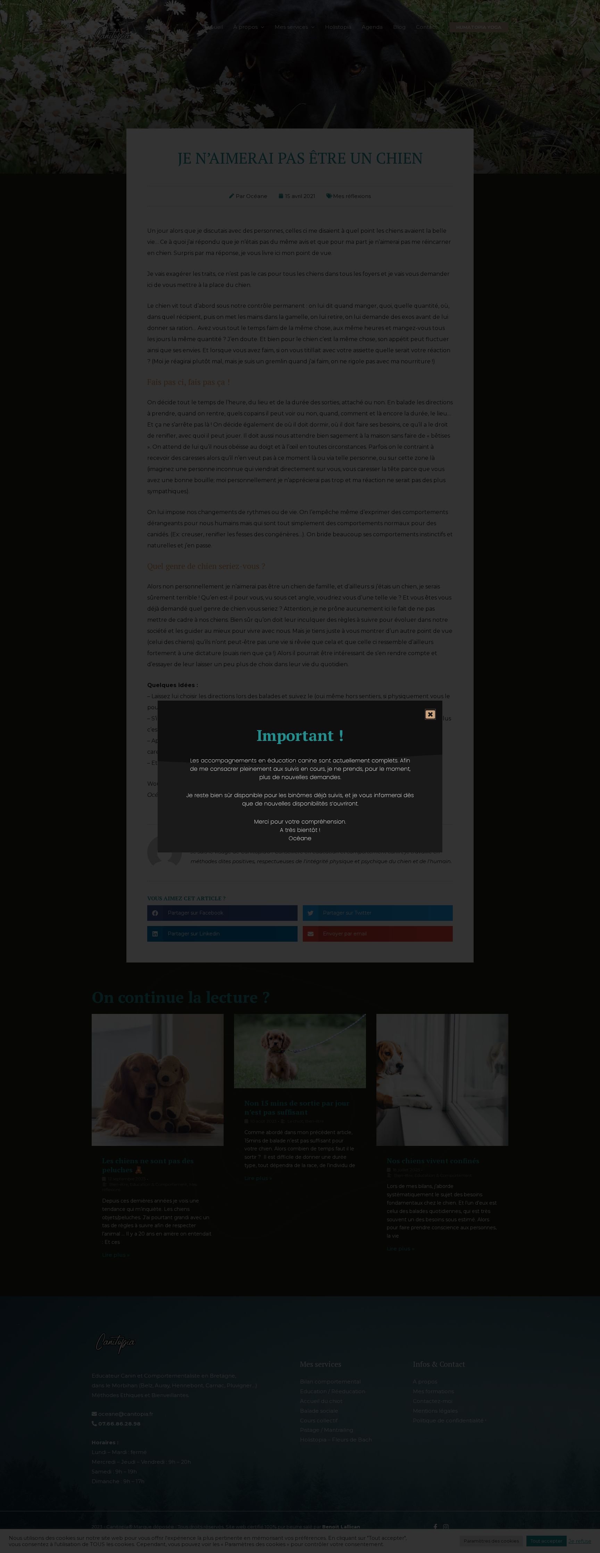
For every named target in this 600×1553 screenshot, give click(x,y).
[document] (300, 776)
